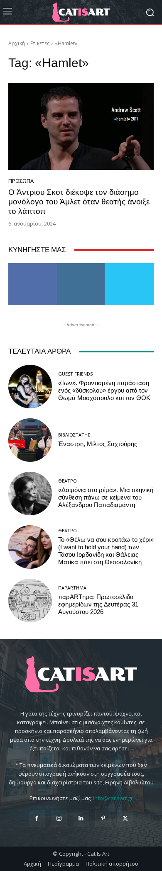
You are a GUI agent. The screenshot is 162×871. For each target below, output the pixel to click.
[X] (125, 818)
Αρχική (16, 43)
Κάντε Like (33, 266)
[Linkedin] (81, 818)
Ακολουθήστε (81, 266)
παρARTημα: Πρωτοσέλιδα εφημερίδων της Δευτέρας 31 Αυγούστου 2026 (98, 604)
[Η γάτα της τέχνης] (81, 12)
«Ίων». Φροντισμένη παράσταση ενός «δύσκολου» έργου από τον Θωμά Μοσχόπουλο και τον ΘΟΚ (104, 390)
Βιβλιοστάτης (74, 434)
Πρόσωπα (21, 181)
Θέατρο (67, 480)
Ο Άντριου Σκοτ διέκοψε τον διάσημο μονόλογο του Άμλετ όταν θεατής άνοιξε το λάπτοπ (79, 201)
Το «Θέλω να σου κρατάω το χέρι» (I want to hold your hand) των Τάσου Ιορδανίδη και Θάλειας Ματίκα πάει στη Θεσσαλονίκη (106, 551)
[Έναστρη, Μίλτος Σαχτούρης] (30, 440)
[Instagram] (59, 818)
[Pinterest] (103, 818)
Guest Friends (75, 373)
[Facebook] (37, 818)
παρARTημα (72, 587)
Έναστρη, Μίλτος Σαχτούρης (97, 444)
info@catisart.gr (113, 798)
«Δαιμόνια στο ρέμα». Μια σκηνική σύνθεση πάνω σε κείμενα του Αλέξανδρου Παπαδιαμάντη (105, 497)
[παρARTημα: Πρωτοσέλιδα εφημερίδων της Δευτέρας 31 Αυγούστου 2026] (30, 600)
